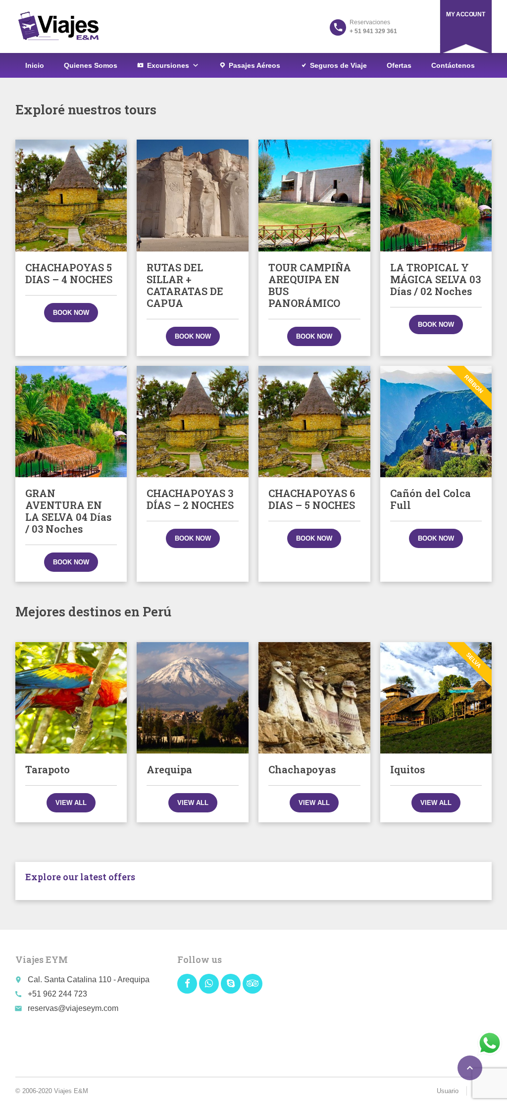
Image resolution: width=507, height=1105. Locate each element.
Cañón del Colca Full (430, 499)
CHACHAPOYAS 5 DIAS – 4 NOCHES (68, 273)
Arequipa (169, 769)
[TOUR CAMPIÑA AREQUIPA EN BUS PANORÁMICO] (314, 195)
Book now (71, 312)
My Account (465, 14)
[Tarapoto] (71, 698)
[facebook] (187, 984)
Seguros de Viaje (338, 65)
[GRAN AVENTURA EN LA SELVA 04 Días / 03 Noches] (71, 422)
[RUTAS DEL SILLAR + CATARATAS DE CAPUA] (193, 195)
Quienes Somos (90, 65)
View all (71, 802)
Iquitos (407, 769)
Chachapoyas (302, 769)
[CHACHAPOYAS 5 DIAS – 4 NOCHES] (71, 195)
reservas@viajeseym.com (73, 1008)
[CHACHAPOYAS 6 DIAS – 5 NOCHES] (314, 422)
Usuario (447, 1091)
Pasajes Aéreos (254, 65)
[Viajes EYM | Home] (58, 26)
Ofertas (399, 65)
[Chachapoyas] (314, 698)
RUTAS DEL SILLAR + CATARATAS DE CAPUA (185, 285)
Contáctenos (453, 65)
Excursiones (168, 65)
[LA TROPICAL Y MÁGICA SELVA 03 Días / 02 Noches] (436, 195)
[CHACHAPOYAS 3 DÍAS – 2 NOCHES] (193, 422)
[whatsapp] (209, 984)
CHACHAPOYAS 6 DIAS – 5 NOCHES (311, 499)
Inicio (34, 65)
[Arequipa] (193, 698)
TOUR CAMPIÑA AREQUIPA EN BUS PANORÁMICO (309, 285)
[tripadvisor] (252, 984)
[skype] (231, 984)
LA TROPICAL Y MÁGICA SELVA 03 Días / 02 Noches (435, 279)
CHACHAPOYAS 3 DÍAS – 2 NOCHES (190, 499)
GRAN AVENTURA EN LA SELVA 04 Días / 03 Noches (68, 511)
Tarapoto (47, 769)
